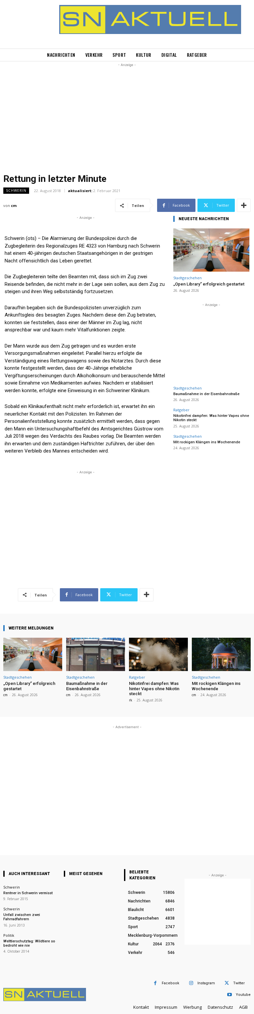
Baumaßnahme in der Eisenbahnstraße (206, 394)
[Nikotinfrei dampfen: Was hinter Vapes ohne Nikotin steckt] (158, 654)
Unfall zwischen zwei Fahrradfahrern (21, 917)
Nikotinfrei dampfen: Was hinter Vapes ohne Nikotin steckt (154, 688)
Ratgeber (181, 410)
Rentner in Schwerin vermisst (28, 893)
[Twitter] (227, 983)
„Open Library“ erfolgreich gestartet (208, 284)
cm (14, 205)
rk (130, 700)
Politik (8, 935)
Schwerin (16, 190)
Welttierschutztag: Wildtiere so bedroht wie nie (29, 943)
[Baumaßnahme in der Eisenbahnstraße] (95, 654)
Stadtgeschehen (187, 278)
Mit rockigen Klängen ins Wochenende (206, 442)
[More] (244, 205)
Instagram (206, 983)
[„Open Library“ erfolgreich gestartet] (211, 250)
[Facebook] (155, 983)
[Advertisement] (127, 114)
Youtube (243, 995)
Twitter (239, 983)
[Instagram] (191, 983)
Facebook (170, 983)
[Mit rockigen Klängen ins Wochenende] (221, 654)
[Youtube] (229, 994)
